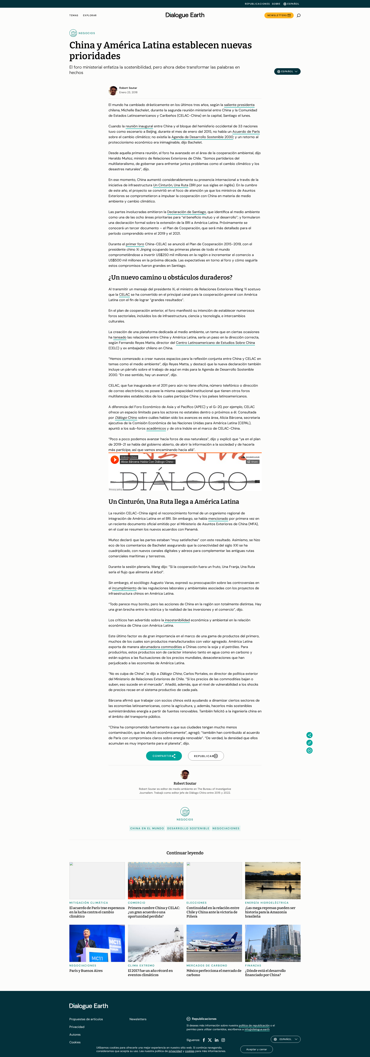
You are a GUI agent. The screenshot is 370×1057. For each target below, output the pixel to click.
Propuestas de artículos (86, 1019)
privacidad (175, 1051)
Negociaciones (226, 828)
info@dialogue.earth (257, 1029)
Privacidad (76, 1027)
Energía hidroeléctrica (267, 902)
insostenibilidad (177, 620)
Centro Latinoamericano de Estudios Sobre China (215, 342)
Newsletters (277, 15)
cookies (189, 1051)
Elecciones (197, 902)
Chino (126, 417)
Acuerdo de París (246, 131)
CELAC (124, 294)
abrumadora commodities (161, 647)
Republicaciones (257, 4)
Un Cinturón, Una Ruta (170, 185)
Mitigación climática (88, 902)
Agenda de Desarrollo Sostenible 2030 (202, 137)
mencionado (218, 518)
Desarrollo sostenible (188, 828)
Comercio (136, 902)
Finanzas (253, 965)
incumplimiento (124, 588)
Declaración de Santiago (186, 212)
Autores (75, 1035)
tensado (119, 337)
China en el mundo (147, 828)
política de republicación (254, 1025)
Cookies (75, 1042)
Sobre (276, 4)
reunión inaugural (139, 126)
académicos (156, 428)
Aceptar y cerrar (256, 1049)
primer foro (135, 244)
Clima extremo (141, 965)
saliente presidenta (239, 104)
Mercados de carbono (207, 965)
